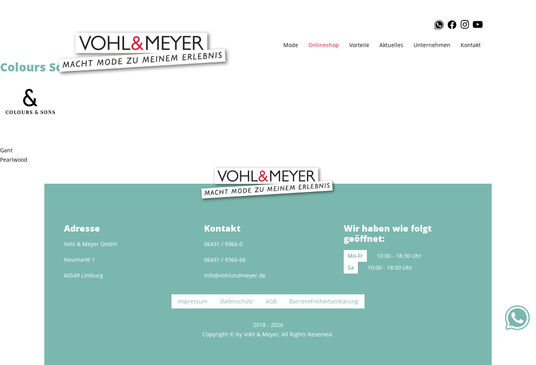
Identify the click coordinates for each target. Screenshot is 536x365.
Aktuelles (391, 45)
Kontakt (471, 45)
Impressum (193, 301)
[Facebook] (451, 23)
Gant (6, 150)
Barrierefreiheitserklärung (323, 301)
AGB (271, 301)
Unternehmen (432, 45)
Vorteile (359, 45)
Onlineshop (323, 45)
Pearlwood (13, 159)
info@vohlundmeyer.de (235, 275)
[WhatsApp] (435, 25)
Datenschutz (236, 301)
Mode (290, 45)
